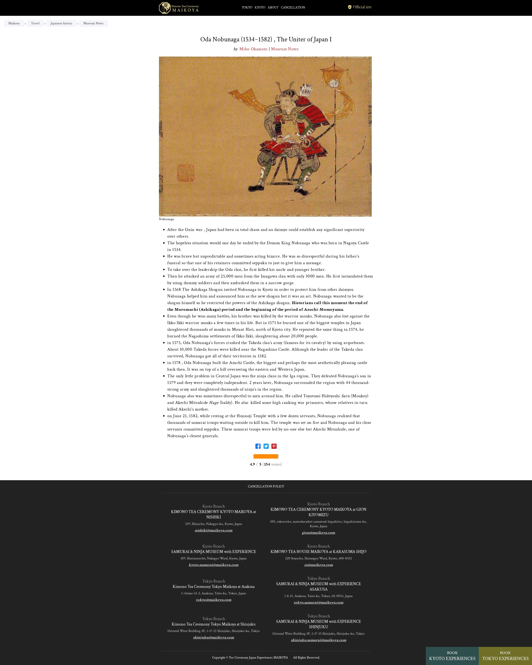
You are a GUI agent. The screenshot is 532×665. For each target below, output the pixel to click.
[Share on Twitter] (266, 447)
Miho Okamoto (253, 49)
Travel (35, 23)
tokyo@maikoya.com (213, 599)
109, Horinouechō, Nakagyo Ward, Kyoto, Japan (214, 558)
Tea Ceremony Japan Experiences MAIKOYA (258, 657)
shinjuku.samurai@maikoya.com (318, 640)
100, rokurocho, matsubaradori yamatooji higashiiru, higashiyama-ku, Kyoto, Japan (318, 523)
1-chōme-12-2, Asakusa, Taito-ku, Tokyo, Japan (213, 593)
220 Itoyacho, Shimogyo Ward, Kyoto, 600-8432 (318, 558)
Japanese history (61, 23)
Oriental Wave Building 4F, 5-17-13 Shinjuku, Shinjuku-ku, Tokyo (213, 631)
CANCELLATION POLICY (266, 486)
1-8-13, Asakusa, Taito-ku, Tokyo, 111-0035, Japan (318, 596)
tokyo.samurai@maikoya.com (318, 602)
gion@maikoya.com (318, 532)
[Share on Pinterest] (274, 447)
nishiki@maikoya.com (213, 530)
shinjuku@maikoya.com (213, 637)
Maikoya (14, 23)
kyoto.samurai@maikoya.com (213, 565)
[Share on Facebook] (258, 447)
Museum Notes (93, 23)
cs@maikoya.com (318, 565)
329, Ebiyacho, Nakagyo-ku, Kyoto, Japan (213, 524)
